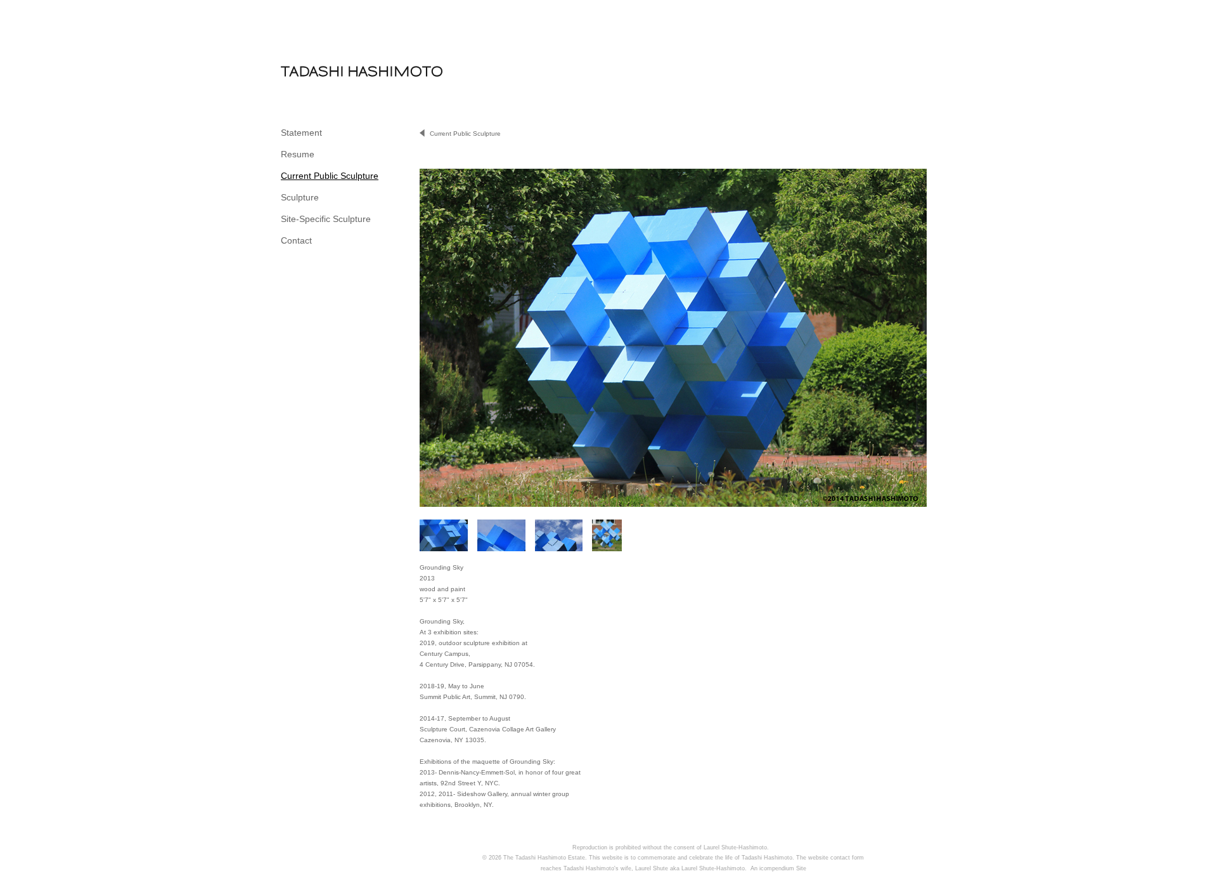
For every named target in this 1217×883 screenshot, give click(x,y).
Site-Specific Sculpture (326, 219)
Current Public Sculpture (329, 176)
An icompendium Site (778, 868)
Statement (301, 133)
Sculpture (300, 197)
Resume (297, 154)
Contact (296, 240)
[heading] (312, 71)
